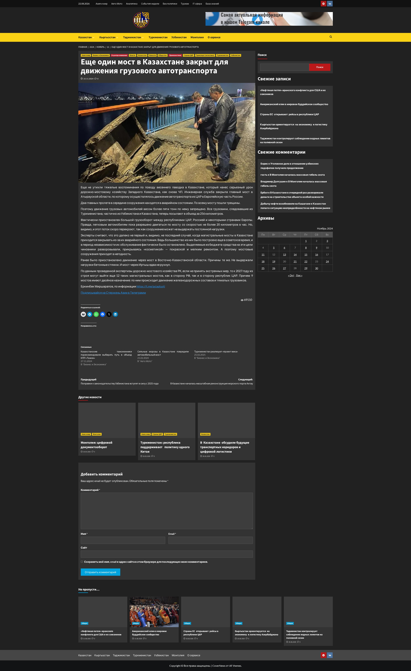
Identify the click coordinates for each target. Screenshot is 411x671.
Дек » (299, 275)
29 (305, 268)
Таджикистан (132, 37)
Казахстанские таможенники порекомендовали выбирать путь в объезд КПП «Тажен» (106, 354)
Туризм (185, 3)
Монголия (197, 37)
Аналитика (131, 3)
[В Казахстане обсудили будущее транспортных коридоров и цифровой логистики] (226, 420)
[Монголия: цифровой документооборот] (107, 420)
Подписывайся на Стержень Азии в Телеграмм (113, 292)
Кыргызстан (107, 37)
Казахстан (85, 37)
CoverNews (218, 665)
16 (316, 254)
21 (295, 261)
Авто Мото (116, 3)
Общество (162, 55)
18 (263, 261)
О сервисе (214, 37)
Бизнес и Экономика (101, 55)
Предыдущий (119, 381)
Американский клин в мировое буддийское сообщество (294, 104)
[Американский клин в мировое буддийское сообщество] (154, 612)
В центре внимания (119, 55)
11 (263, 254)
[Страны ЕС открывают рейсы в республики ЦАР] (205, 612)
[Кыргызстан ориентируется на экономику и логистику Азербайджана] (256, 612)
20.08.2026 (189, 638)
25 (263, 268)
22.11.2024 (88, 78)
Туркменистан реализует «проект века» (216, 351)
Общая (84, 623)
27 (284, 268)
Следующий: (211, 381)
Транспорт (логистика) (205, 55)
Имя (84, 533)
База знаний (212, 3)
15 (305, 254)
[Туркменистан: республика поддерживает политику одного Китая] (166, 420)
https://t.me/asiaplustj (151, 286)
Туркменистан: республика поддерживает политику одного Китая (165, 447)
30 (316, 268)
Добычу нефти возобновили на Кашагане (285, 203)
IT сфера (197, 3)
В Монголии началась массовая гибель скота (297, 174)
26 (273, 268)
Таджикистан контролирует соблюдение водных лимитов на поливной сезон (295, 140)
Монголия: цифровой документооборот (96, 444)
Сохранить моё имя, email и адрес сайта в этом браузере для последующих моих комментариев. (146, 561)
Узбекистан (179, 37)
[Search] (331, 37)
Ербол (264, 192)
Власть (132, 55)
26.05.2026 (87, 452)
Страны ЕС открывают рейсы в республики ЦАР (289, 114)
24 (327, 261)
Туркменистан (158, 37)
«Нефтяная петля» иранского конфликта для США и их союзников (293, 92)
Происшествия (175, 55)
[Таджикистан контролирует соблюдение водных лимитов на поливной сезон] (308, 612)
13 (284, 254)
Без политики (170, 3)
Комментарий (90, 489)
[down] (93, 37)
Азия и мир (102, 3)
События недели (150, 3)
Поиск (262, 55)
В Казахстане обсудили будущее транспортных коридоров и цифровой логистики (224, 447)
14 (295, 254)
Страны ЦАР (188, 55)
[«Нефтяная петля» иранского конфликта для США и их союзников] (102, 612)
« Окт (291, 275)
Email (172, 533)
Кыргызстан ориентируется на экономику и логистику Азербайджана (293, 126)
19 (273, 261)
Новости (152, 55)
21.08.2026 (87, 638)
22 (305, 261)
